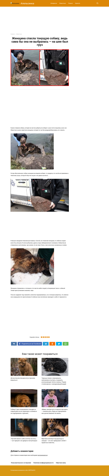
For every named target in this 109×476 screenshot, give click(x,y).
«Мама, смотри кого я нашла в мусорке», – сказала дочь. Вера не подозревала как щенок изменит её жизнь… (55, 411)
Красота (77, 3)
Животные (62, 3)
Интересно (54, 3)
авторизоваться (42, 455)
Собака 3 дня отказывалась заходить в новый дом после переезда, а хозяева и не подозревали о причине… (24, 411)
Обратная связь (61, 463)
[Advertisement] (54, 19)
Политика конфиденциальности (43, 463)
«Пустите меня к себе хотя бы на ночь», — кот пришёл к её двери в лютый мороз (24, 440)
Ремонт (70, 3)
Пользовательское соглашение (21, 463)
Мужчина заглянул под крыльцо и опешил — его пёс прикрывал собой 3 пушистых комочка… (54, 440)
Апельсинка (27, 3)
